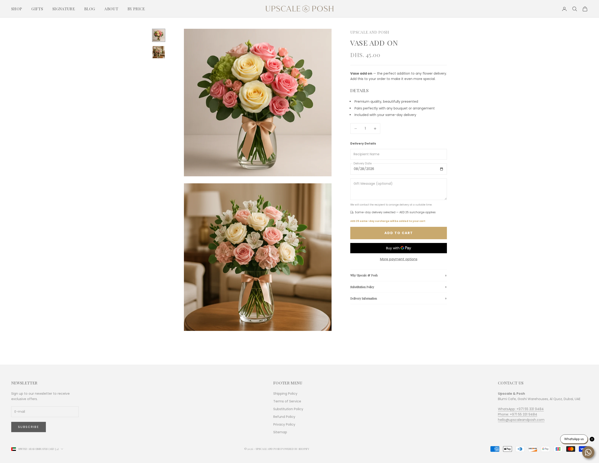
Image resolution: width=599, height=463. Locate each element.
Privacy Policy (284, 424)
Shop (16, 8)
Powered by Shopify (295, 449)
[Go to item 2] (158, 52)
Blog (89, 8)
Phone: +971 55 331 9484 (517, 414)
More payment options (398, 259)
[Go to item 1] (158, 35)
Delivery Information (363, 298)
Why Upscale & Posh (364, 275)
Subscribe (28, 427)
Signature (63, 8)
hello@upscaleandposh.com (521, 419)
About (111, 8)
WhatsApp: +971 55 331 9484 (521, 409)
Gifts (37, 8)
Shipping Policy (285, 393)
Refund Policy (284, 416)
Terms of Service (287, 401)
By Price (136, 8)
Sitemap (280, 432)
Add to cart (398, 233)
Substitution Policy (362, 287)
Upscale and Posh (369, 32)
